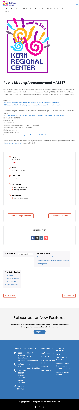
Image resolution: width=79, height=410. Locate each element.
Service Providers (12, 284)
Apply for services (47, 353)
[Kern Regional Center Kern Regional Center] (9, 3)
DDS (28, 364)
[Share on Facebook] (33, 238)
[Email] (46, 238)
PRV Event (11, 296)
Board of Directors (48, 357)
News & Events (11, 281)
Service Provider (32, 361)
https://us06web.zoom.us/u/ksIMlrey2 (33, 135)
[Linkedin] (41, 238)
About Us (10, 275)
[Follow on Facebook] (35, 406)
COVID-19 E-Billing (33, 368)
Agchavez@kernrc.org (13, 143)
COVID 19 (30, 353)
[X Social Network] (37, 238)
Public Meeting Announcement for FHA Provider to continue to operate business (31, 103)
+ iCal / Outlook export (59, 216)
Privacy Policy (46, 370)
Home (7, 9)
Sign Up (39, 332)
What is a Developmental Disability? (61, 357)
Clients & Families (13, 278)
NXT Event (67, 296)
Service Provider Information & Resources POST (53, 260)
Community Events (35, 9)
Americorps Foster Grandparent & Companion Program (63, 366)
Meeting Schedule (47, 9)
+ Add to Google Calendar (21, 216)
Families (30, 357)
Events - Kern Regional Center (19, 9)
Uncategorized (42, 264)
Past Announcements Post (46, 257)
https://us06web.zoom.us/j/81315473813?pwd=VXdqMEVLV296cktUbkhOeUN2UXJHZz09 (33, 115)
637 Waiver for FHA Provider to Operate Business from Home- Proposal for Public (32, 105)
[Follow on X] (39, 406)
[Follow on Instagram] (43, 406)
